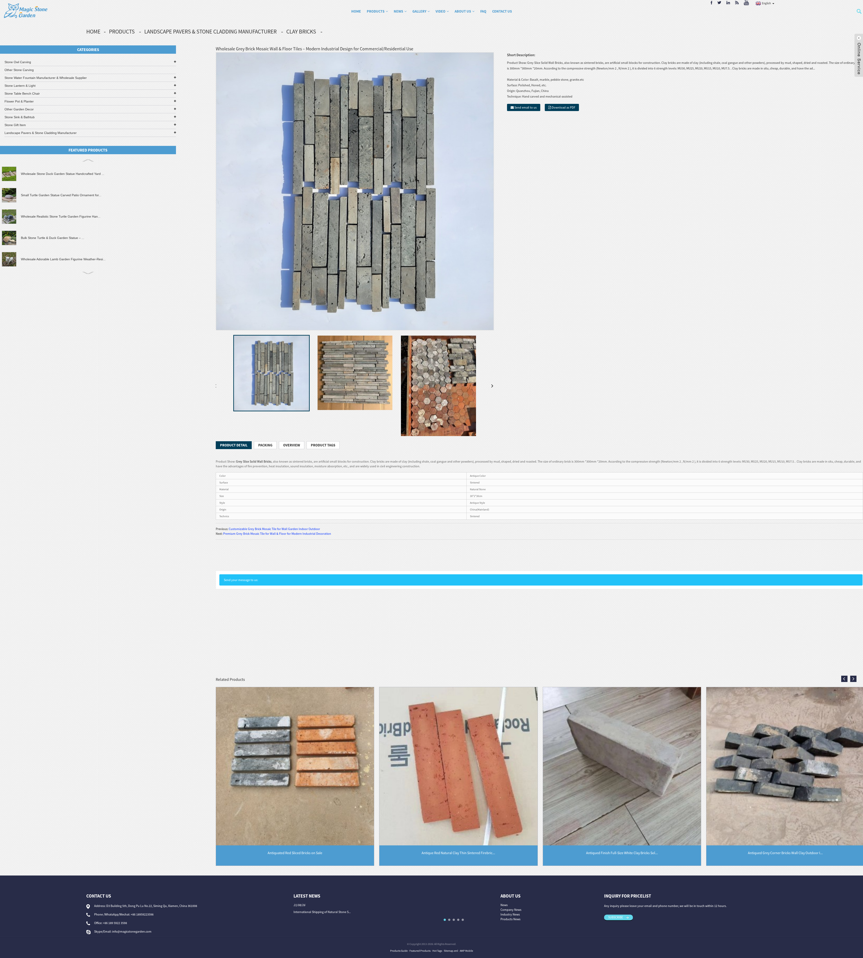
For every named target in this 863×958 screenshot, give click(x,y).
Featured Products (420, 950)
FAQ (483, 11)
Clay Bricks (301, 31)
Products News (510, 919)
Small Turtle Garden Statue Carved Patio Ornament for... (61, 195)
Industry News (510, 914)
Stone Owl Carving (17, 62)
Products (376, 11)
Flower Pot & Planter (19, 101)
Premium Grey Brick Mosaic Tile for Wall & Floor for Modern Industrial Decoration (277, 534)
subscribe (615, 917)
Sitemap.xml (451, 950)
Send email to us (525, 107)
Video (440, 11)
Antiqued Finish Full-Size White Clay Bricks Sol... (622, 853)
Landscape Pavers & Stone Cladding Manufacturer (210, 31)
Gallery (419, 11)
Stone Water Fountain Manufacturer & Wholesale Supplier (45, 78)
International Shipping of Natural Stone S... (322, 912)
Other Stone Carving (19, 70)
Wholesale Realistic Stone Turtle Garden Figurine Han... (60, 216)
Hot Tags (437, 950)
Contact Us (502, 11)
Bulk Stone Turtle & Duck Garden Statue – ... (52, 238)
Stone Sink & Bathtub (19, 117)
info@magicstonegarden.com (131, 931)
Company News (510, 910)
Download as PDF (563, 107)
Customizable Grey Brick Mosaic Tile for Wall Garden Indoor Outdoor (274, 529)
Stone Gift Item (15, 125)
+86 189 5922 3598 (115, 923)
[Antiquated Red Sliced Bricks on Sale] (295, 766)
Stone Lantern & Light (20, 85)
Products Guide (399, 950)
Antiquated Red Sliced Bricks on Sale (295, 853)
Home (356, 11)
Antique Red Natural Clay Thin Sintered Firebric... (458, 853)
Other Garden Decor (19, 109)
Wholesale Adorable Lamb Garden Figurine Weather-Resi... (63, 259)
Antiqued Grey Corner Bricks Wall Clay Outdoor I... (785, 853)
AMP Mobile (466, 950)
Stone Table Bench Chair (22, 93)
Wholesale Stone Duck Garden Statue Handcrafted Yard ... (62, 174)
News (398, 11)
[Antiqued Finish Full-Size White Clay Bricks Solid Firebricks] (622, 766)
